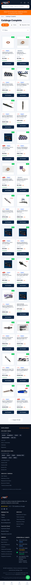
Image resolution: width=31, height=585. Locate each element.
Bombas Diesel (5, 531)
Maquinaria (3, 447)
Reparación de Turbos (6, 480)
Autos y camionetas (5, 442)
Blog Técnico (4, 542)
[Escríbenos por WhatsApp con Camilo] (28, 577)
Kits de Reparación (6, 522)
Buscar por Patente (5, 483)
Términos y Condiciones (6, 551)
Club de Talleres (20, 524)
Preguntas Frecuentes (6, 556)
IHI (20, 435)
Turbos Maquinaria (20, 519)
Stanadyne (4, 457)
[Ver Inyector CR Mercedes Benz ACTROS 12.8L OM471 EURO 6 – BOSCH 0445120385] (23, 105)
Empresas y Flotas (5, 478)
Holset (16, 435)
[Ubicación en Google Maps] (7, 509)
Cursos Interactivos (5, 544)
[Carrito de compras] (24, 2)
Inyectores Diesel (5, 528)
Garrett (3, 435)
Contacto (3, 546)
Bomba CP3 (3, 467)
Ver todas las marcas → (24, 428)
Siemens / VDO (20, 455)
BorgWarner (10, 435)
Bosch (3, 455)
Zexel (10, 457)
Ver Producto (8, 63)
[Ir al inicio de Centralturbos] (5, 2)
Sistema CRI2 (4, 462)
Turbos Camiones (20, 517)
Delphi (13, 455)
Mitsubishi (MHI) (5, 437)
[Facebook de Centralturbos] (4, 509)
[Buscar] (28, 6)
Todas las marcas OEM (6, 485)
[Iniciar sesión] (21, 2)
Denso (8, 455)
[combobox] (15, 6)
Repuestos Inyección (6, 534)
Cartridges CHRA (5, 520)
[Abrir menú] (28, 2)
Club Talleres (4, 476)
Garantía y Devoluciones (6, 553)
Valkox (15, 457)
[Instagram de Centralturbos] (2, 509)
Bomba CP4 (3, 469)
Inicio (2, 16)
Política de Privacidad (6, 549)
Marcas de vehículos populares (12, 489)
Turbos (3, 517)
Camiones (3, 444)
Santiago (18, 526)
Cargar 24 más (16, 419)
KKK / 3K (13, 437)
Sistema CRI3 (4, 465)
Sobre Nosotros (4, 539)
